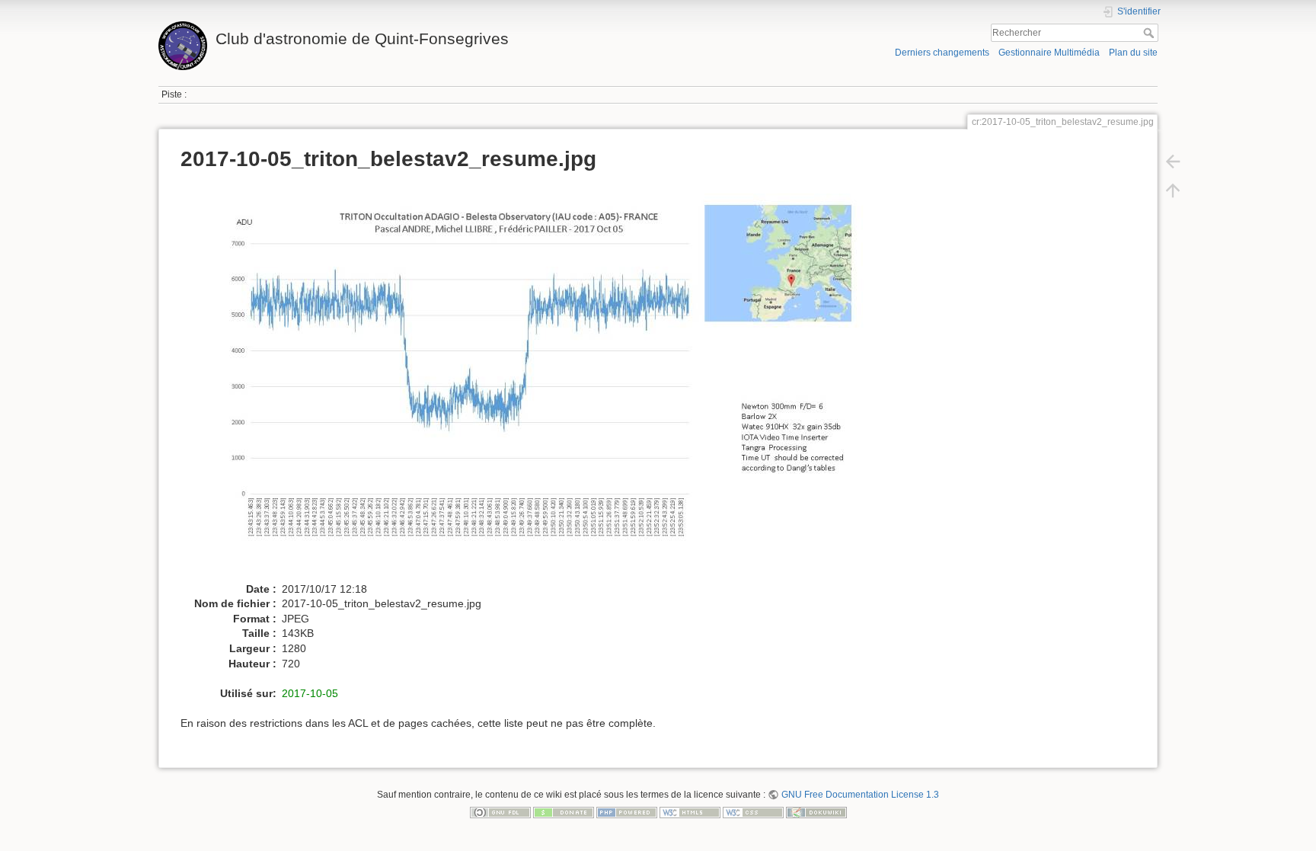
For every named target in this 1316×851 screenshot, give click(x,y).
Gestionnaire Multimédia (1049, 52)
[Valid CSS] (753, 812)
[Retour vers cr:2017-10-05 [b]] (1172, 161)
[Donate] (563, 812)
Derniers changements (942, 52)
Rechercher (1150, 32)
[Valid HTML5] (690, 812)
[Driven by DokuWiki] (816, 812)
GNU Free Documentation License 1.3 (859, 794)
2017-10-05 (310, 693)
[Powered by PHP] (626, 812)
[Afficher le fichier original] (531, 381)
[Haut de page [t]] (1172, 190)
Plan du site (1133, 52)
